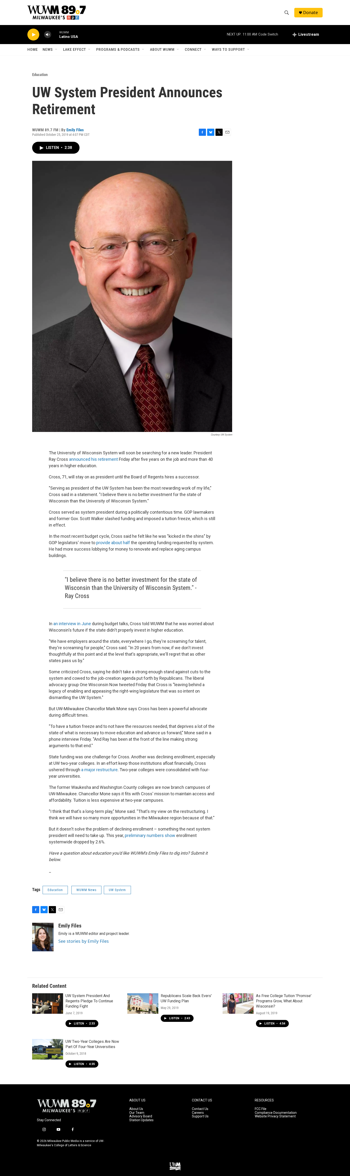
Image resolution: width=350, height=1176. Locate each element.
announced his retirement (93, 459)
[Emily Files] (43, 937)
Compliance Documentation (276, 1113)
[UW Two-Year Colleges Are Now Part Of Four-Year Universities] (47, 1049)
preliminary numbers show (150, 835)
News (48, 49)
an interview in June (72, 623)
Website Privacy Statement (275, 1116)
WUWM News (86, 890)
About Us (136, 1109)
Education (40, 74)
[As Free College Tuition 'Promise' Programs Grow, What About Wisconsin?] (238, 1003)
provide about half (113, 542)
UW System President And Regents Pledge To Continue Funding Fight (89, 1001)
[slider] (55, 34)
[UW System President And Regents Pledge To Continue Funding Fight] (47, 1003)
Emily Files (75, 129)
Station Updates (141, 1120)
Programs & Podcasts (118, 49)
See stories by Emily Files (83, 941)
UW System (117, 890)
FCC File (260, 1109)
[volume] (48, 34)
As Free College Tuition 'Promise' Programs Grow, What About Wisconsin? (283, 1001)
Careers (198, 1113)
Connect (193, 49)
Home (32, 49)
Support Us (200, 1116)
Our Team (136, 1113)
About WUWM (162, 49)
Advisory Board (140, 1116)
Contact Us (200, 1109)
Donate (310, 12)
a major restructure (99, 769)
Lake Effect (74, 49)
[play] (33, 34)
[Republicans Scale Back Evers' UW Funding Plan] (142, 1003)
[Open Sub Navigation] (56, 49)
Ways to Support (228, 49)
